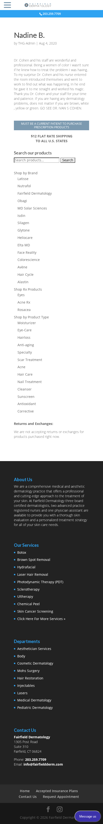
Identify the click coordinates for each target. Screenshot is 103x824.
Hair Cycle (25, 274)
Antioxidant (26, 403)
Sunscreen (25, 396)
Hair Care (25, 374)
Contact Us (28, 796)
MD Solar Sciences (32, 208)
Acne (21, 367)
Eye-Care (24, 330)
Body (21, 656)
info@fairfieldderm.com (43, 764)
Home (25, 791)
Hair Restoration (30, 678)
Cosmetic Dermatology (35, 663)
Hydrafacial (26, 567)
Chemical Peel (28, 604)
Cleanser (24, 389)
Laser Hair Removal (32, 574)
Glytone (23, 230)
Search (67, 160)
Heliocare (25, 237)
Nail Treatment (29, 381)
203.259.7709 (35, 759)
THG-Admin (26, 43)
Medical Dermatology (34, 700)
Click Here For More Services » (41, 618)
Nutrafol (24, 186)
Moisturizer (26, 323)
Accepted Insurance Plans (57, 791)
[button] (8, 5)
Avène (22, 267)
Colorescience (28, 259)
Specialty (24, 352)
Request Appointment (61, 796)
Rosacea (24, 309)
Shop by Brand (26, 173)
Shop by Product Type (31, 317)
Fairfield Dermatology (34, 193)
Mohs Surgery (28, 670)
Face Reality (26, 252)
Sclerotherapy (28, 589)
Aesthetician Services (34, 648)
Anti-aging (25, 345)
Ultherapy (25, 596)
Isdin (21, 215)
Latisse (23, 178)
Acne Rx (23, 302)
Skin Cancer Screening (35, 611)
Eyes (21, 295)
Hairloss (23, 337)
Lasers (22, 693)
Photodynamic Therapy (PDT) (40, 582)
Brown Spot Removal (33, 559)
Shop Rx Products (28, 289)
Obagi (22, 200)
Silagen (23, 222)
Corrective (25, 411)
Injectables (26, 685)
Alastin (23, 282)
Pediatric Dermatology (35, 707)
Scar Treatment (29, 359)
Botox (21, 552)
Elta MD (23, 245)
